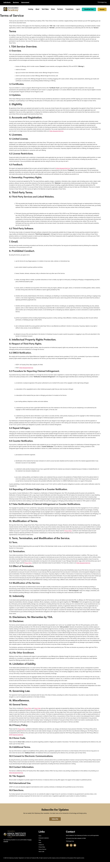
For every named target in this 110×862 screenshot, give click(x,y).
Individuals (7, 2)
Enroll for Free (89, 9)
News (53, 9)
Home (40, 835)
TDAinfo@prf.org (102, 2)
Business (16, 2)
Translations (69, 9)
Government (25, 2)
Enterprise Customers (44, 838)
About (37, 9)
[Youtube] (74, 845)
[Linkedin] (67, 845)
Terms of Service (42, 849)
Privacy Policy (68, 531)
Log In (78, 9)
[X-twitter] (71, 845)
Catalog (30, 9)
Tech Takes (45, 9)
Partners (60, 9)
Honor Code (37, 708)
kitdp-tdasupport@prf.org (56, 131)
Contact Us (41, 844)
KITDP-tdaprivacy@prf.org (16, 734)
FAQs (40, 840)
